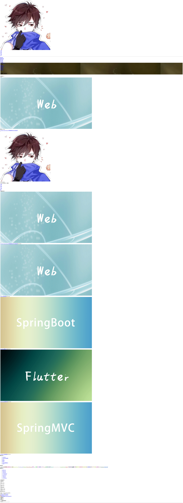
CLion (44, 467)
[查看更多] (3, 455)
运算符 (93, 467)
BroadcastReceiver (56, 467)
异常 (78, 467)
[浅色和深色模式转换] (1, 497)
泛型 (75, 467)
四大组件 (49, 467)
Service (52, 467)
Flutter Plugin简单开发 (4, 401)
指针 (38, 467)
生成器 (97, 467)
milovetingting (2, 63)
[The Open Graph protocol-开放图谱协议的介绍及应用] (46, 128)
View (19, 467)
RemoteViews (15, 467)
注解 (73, 467)
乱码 (46, 467)
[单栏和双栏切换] (3, 497)
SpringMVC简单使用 (3, 454)
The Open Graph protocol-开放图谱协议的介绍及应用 (9, 130)
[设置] (1, 498)
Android (106, 467)
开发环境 (84, 467)
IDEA (99, 467)
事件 (33, 467)
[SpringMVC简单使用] (46, 453)
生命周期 (5, 467)
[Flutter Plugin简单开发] (46, 400)
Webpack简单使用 (3, 296)
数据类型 (70, 467)
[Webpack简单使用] (46, 295)
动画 (12, 467)
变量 (95, 467)
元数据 (88, 467)
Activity (1, 467)
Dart (67, 467)
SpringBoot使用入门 (3, 349)
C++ (35, 467)
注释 (91, 467)
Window (24, 467)
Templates (102, 467)
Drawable (21, 467)
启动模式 (8, 467)
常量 (36, 467)
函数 (40, 467)
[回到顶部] (3, 498)
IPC (11, 467)
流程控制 (81, 467)
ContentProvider (63, 467)
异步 (76, 467)
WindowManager (29, 467)
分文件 (42, 467)
